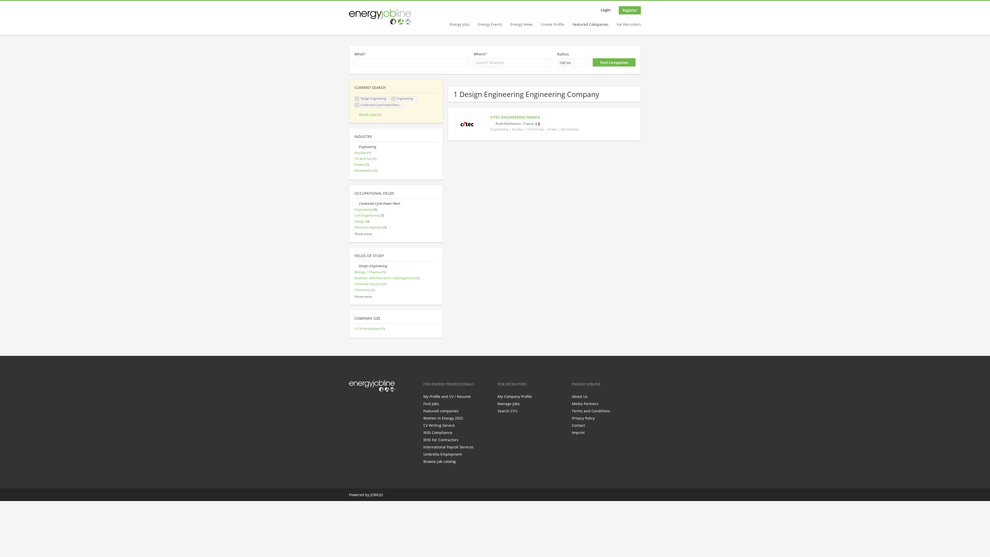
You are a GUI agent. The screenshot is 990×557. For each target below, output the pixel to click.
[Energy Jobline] (380, 16)
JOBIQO (376, 494)
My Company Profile (515, 396)
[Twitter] (361, 402)
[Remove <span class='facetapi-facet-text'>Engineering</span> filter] (393, 99)
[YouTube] (386, 402)
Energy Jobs (460, 24)
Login (605, 9)
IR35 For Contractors (440, 439)
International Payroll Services (448, 447)
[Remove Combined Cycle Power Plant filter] (356, 203)
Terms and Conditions (591, 410)
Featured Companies (590, 24)
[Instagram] (378, 402)
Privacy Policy (583, 418)
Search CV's (507, 410)
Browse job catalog (439, 461)
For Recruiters (629, 24)
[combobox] (513, 63)
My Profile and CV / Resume (447, 396)
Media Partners (585, 403)
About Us (580, 396)
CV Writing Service (439, 425)
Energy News (521, 24)
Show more (363, 234)
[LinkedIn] (370, 402)
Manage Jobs (509, 403)
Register (630, 10)
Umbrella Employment (442, 454)
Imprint (578, 432)
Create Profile (552, 24)
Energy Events (490, 24)
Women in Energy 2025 (443, 418)
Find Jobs (431, 403)
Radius (563, 54)
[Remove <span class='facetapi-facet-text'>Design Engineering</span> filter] (357, 99)
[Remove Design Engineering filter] (356, 266)
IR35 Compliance (437, 432)
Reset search (370, 114)
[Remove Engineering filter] (356, 147)
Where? (480, 54)
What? (359, 54)
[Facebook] (353, 402)
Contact (578, 425)
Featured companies (441, 410)
